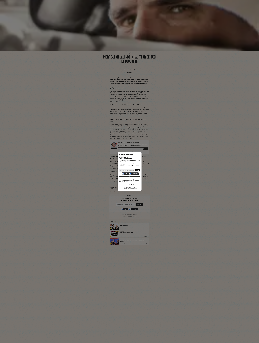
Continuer (137, 170)
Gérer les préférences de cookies (129, 187)
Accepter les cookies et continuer (129, 184)
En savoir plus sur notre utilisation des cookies (129, 188)
